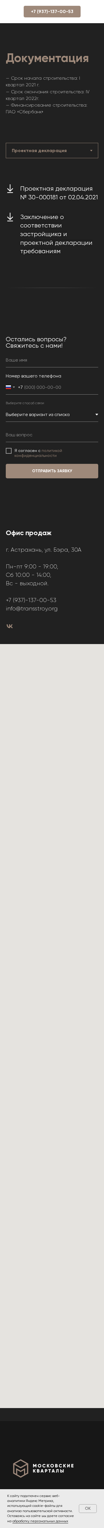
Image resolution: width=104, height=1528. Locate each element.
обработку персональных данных (40, 1521)
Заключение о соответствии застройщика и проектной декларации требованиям (56, 234)
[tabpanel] (52, 221)
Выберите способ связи (25, 403)
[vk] (9, 626)
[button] (52, 11)
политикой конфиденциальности (38, 453)
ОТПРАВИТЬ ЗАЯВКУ (52, 470)
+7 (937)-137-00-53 (31, 600)
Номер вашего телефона (33, 376)
